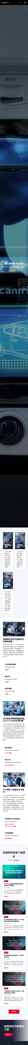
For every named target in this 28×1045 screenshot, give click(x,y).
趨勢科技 (7, 553)
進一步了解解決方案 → (10, 765)
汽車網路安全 (16, 860)
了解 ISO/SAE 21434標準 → (11, 826)
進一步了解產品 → (9, 753)
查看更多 (14, 1011)
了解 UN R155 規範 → (10, 824)
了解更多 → (7, 669)
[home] (5, 2)
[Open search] (20, 2)
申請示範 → (8, 1034)
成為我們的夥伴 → (9, 838)
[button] (24, 2)
